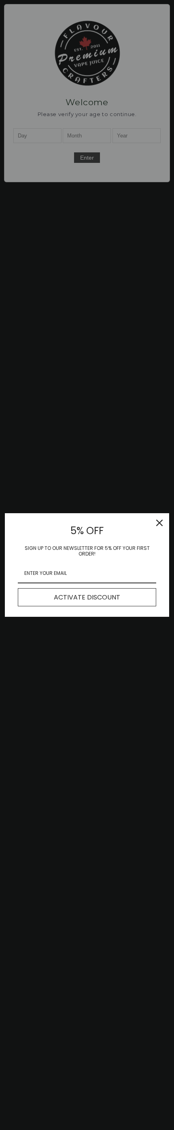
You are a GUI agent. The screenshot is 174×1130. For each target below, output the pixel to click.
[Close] (159, 523)
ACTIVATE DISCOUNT (87, 597)
